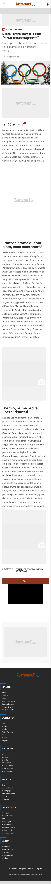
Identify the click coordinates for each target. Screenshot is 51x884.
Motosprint (6, 763)
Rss (3, 785)
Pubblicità (6, 847)
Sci (3, 723)
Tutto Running (7, 732)
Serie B (5, 698)
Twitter (30, 869)
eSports (5, 741)
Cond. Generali (8, 833)
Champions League (9, 701)
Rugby (4, 726)
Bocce (4, 738)
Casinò (5, 858)
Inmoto (5, 760)
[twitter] (14, 124)
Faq (3, 819)
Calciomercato (8, 710)
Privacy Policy (8, 830)
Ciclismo (5, 729)
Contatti (5, 813)
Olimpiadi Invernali (15, 29)
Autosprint (6, 757)
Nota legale (6, 821)
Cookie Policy (7, 824)
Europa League (8, 704)
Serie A (5, 695)
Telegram (38, 869)
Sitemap (5, 799)
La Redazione (7, 816)
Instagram (22, 869)
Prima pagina (7, 791)
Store (4, 796)
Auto (4, 754)
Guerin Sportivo (8, 766)
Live (4, 692)
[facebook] (4, 124)
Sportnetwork (7, 768)
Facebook (13, 869)
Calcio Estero (7, 707)
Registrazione (7, 849)
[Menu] (4, 4)
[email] (19, 124)
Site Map (5, 852)
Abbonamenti (7, 788)
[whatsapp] (9, 124)
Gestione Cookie (8, 827)
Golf (4, 735)
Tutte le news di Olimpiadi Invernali (29, 570)
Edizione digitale (8, 794)
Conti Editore (7, 771)
